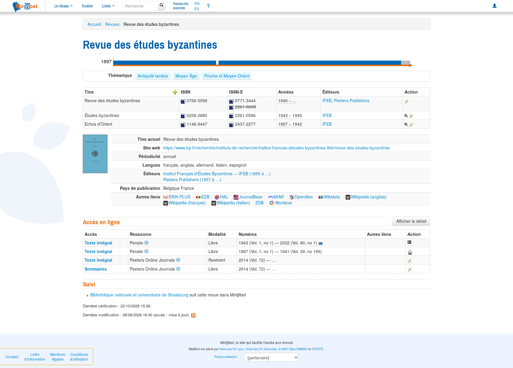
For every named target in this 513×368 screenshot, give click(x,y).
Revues (112, 24)
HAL (224, 197)
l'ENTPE (317, 349)
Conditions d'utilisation (79, 356)
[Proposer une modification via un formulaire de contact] (409, 251)
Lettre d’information (34, 356)
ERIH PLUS (179, 197)
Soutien (87, 6)
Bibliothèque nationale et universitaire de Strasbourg (139, 295)
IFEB (327, 100)
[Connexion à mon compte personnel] (494, 6)
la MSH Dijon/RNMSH (293, 349)
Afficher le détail (411, 221)
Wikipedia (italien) (233, 203)
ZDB (259, 203)
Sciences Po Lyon (231, 349)
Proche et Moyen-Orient (226, 76)
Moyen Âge (186, 76)
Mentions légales (57, 356)
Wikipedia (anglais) (369, 197)
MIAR (278, 197)
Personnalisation (225, 357)
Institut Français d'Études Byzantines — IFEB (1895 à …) (217, 173)
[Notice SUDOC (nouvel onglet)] (183, 100)
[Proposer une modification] (406, 100)
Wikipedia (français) (187, 203)
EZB (205, 197)
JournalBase (250, 197)
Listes (107, 6)
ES (196, 9)
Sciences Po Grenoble (261, 349)
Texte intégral (98, 243)
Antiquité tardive (153, 76)
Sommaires (96, 269)
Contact (12, 356)
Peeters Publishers (351, 100)
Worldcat (283, 203)
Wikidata (332, 197)
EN (197, 3)
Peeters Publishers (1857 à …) (192, 179)
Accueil (94, 24)
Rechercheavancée (181, 5)
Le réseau (62, 6)
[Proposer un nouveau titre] (175, 92)
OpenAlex (303, 197)
